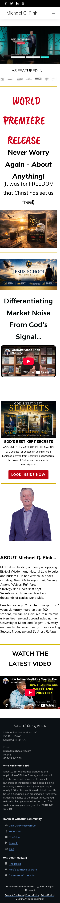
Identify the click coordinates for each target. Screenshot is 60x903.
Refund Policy (47, 895)
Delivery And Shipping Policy (30, 899)
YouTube (14, 837)
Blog (11, 849)
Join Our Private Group (22, 825)
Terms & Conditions (14, 895)
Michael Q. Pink (22, 13)
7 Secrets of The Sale (22, 875)
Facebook (15, 831)
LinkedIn (13, 843)
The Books (15, 863)
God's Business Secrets (23, 869)
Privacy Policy (32, 895)
